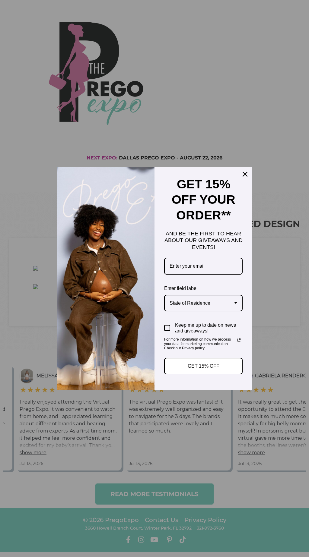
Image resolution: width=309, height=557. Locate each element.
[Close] (245, 174)
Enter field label (181, 288)
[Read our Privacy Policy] (239, 340)
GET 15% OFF (203, 366)
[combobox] (203, 303)
